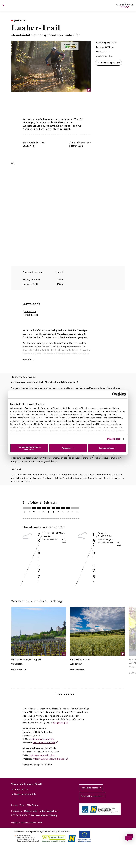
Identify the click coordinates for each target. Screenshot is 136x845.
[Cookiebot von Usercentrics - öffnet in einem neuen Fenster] (114, 394)
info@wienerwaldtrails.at (42, 755)
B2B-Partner (33, 805)
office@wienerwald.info (42, 739)
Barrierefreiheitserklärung (44, 815)
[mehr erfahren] (38, 639)
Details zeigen (113, 439)
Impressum (17, 811)
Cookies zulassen (107, 448)
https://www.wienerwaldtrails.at (49, 759)
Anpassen (66, 448)
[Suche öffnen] (14, 5)
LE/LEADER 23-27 (20, 815)
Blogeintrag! (59, 722)
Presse (14, 805)
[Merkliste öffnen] (11, 5)
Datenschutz (30, 811)
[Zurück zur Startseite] (124, 5)
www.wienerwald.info (44, 742)
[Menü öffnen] (3, 5)
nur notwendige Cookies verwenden (29, 448)
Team (22, 805)
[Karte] (8, 5)
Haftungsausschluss (49, 811)
